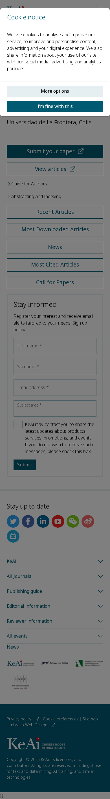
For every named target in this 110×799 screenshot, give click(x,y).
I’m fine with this (55, 106)
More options (55, 91)
